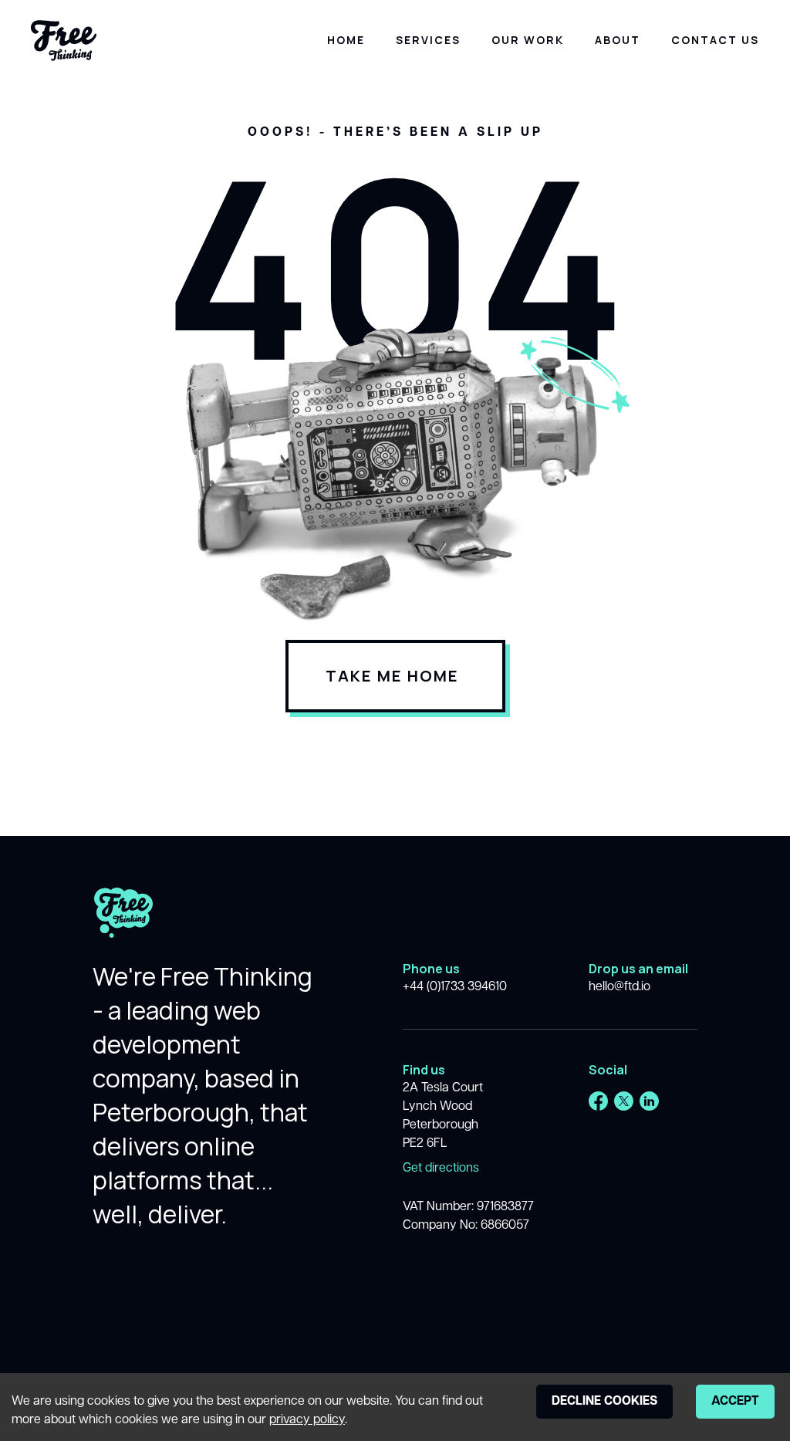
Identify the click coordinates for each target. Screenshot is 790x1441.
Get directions (441, 1168)
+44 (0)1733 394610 (455, 987)
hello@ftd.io (619, 987)
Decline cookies (604, 1401)
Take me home (392, 675)
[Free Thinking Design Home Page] (63, 40)
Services (428, 39)
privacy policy (307, 1420)
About (617, 39)
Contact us (715, 39)
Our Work (527, 39)
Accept (735, 1401)
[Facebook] (598, 1101)
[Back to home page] (123, 923)
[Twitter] (623, 1101)
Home (346, 39)
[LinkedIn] (649, 1101)
